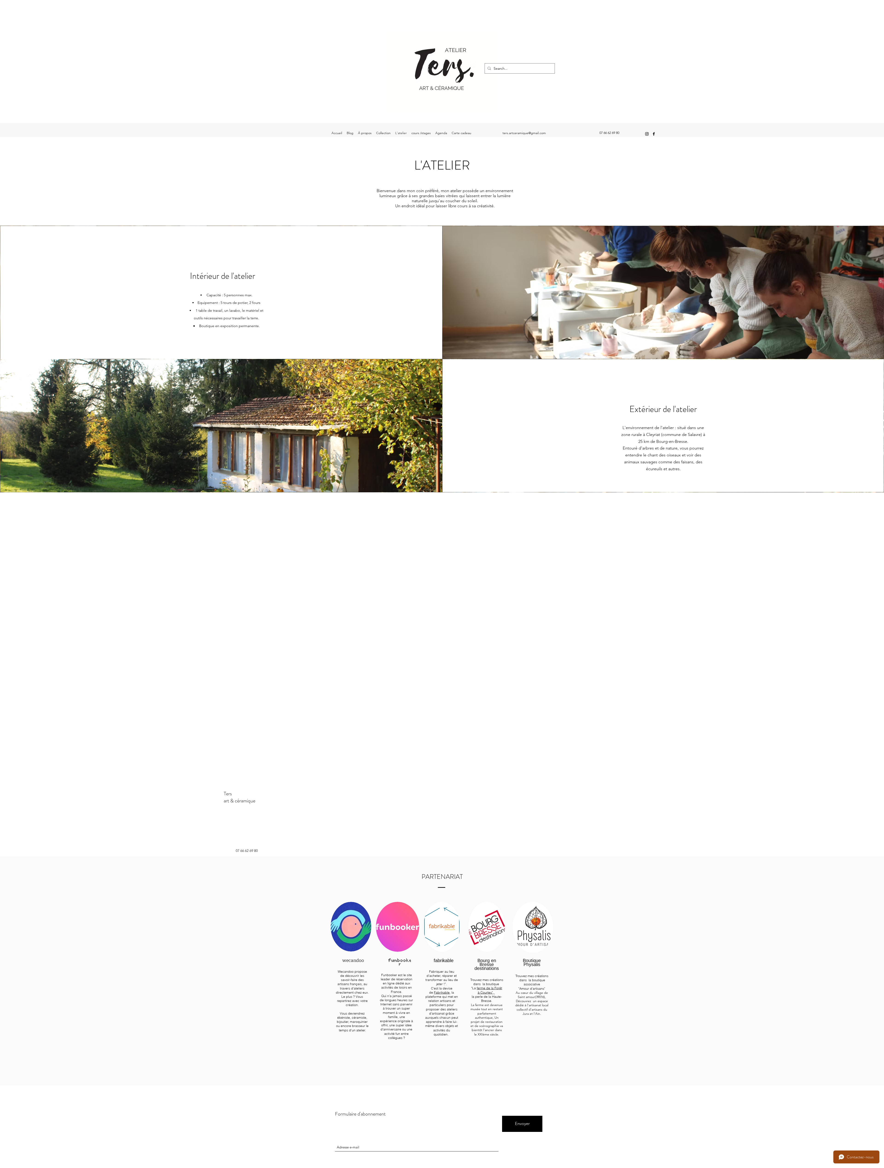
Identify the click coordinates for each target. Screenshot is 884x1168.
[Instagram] (647, 134)
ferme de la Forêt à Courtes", (489, 990)
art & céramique (239, 800)
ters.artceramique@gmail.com (524, 133)
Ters (228, 793)
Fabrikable (442, 992)
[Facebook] (653, 134)
